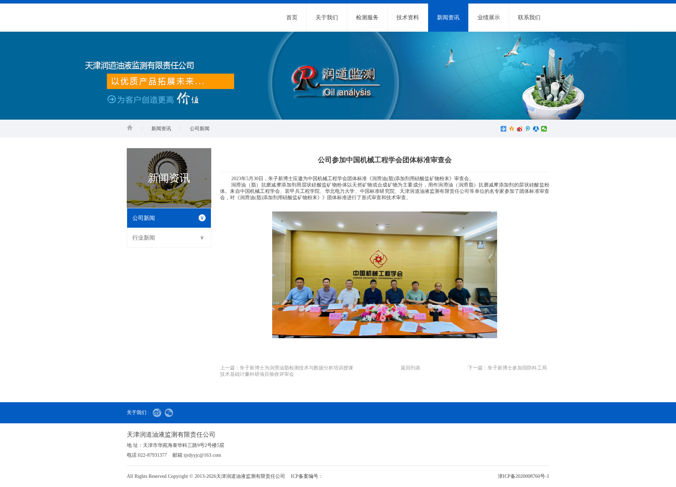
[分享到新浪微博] (520, 129)
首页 (292, 17)
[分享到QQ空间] (512, 129)
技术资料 (407, 17)
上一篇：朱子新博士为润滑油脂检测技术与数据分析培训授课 (286, 368)
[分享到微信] (544, 129)
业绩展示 (488, 17)
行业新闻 (168, 237)
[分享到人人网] (536, 129)
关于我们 (326, 17)
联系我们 (529, 17)
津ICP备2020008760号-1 (523, 476)
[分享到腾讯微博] (528, 129)
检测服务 (367, 17)
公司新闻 (199, 128)
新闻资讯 (448, 17)
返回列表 (410, 368)
